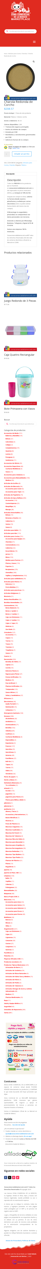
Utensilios (9, 572)
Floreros (8, 821)
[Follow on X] (9, 1177)
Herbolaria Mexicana (11, 783)
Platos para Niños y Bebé (14, 800)
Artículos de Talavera (13, 986)
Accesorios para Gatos (14, 905)
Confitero (9, 734)
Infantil (6, 788)
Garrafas (9, 749)
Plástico (23, 165)
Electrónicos (8, 701)
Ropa (6, 1000)
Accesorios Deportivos (12, 466)
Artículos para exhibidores (13, 579)
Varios (8, 524)
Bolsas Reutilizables (11, 599)
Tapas (8, 764)
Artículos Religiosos (11, 593)
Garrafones (10, 752)
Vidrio (8, 771)
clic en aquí (27, 1136)
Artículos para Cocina (14, 53)
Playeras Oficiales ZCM (12, 959)
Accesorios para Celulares (13, 475)
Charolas (24, 53)
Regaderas (9, 867)
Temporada (10, 689)
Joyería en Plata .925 (11, 873)
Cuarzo (6, 656)
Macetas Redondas (12, 851)
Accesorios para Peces (14, 911)
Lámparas (9, 710)
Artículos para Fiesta (11, 582)
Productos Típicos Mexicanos (14, 965)
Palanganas (10, 887)
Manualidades (9, 890)
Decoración (8, 659)
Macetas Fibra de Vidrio (14, 839)
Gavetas (9, 950)
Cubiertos (9, 521)
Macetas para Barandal (14, 842)
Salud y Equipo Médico (12, 1003)
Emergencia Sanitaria (12, 713)
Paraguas (9, 457)
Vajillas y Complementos (14, 575)
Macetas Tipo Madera (13, 854)
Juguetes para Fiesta (13, 797)
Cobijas (8, 445)
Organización (9, 929)
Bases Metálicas (11, 817)
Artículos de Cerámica (13, 970)
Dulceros (9, 584)
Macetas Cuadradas (13, 830)
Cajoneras (9, 937)
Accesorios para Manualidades (15, 478)
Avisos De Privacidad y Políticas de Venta (20, 1241)
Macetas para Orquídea (14, 845)
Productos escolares (11, 962)
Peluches (7, 956)
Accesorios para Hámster (15, 908)
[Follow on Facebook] (5, 1177)
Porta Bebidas (11, 587)
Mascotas (7, 900)
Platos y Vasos (11, 563)
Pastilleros (9, 758)
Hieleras (8, 626)
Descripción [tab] (10, 174)
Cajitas (8, 665)
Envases (7, 716)
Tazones (9, 647)
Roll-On (8, 761)
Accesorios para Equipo (14, 539)
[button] (34, 61)
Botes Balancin (11, 608)
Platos (8, 863)
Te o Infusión (10, 785)
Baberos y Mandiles (13, 436)
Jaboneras (7, 806)
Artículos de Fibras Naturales (16, 973)
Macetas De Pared (12, 833)
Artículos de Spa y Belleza (13, 498)
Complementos (11, 448)
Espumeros (10, 743)
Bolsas (8, 439)
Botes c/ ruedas (11, 614)
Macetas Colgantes (13, 827)
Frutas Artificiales (12, 677)
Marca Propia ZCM (10, 897)
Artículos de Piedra (12, 983)
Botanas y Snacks (12, 518)
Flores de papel (9, 777)
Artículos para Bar (10, 533)
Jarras (8, 554)
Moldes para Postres (13, 560)
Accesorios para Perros (14, 914)
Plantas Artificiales (12, 686)
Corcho (8, 668)
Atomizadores (11, 725)
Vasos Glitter (10, 692)
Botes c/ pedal (11, 611)
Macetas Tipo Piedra (13, 857)
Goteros (8, 755)
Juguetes (9, 794)
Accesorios (9, 500)
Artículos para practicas (12, 590)
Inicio (5, 53)
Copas (8, 638)
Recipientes (10, 569)
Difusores (7, 698)
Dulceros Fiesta (11, 671)
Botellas (8, 728)
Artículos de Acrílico (11, 483)
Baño (7, 878)
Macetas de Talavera (13, 836)
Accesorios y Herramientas (15, 814)
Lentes (8, 454)
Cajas (7, 934)
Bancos (8, 920)
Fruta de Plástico (12, 824)
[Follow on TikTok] (17, 1177)
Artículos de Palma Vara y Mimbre (18, 976)
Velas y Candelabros (13, 695)
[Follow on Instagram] (13, 1177)
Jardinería (7, 809)
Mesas (8, 923)
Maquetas (7, 893)
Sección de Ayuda (18, 1125)
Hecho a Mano (9, 780)
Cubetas (9, 884)
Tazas (8, 644)
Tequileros (9, 650)
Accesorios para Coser (14, 489)
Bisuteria (7, 596)
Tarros (8, 641)
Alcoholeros (10, 718)
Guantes (9, 451)
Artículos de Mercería (12, 486)
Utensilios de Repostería (13, 1010)
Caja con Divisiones (12, 617)
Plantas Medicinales (13, 997)
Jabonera (7, 803)
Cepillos (8, 881)
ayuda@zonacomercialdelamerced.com (19, 1134)
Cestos (8, 943)
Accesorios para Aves (13, 902)
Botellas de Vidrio (12, 662)
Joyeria (6, 870)
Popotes (9, 566)
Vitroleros (9, 774)
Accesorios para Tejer (13, 492)
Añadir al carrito (21, 153)
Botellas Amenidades (11, 602)
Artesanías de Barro (13, 967)
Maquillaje (9, 506)
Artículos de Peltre (12, 980)
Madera (8, 480)
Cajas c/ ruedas (11, 620)
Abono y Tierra (11, 811)
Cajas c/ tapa (10, 623)
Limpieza (7, 876)
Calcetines (9, 442)
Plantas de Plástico (12, 860)
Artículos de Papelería (12, 495)
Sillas (7, 926)
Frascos (8, 746)
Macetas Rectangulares (14, 848)
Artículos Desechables (12, 513)
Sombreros (9, 460)
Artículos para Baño (11, 530)
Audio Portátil (11, 704)
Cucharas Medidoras (13, 469)
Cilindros (9, 731)
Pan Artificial (10, 683)
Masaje (8, 509)
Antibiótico (10, 721)
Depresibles (10, 740)
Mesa (7, 557)
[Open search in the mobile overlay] (20, 31)
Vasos (8, 472)
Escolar (8, 791)
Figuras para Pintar (12, 674)
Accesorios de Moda (11, 433)
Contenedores (11, 545)
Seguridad (7, 1006)
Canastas (9, 940)
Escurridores (10, 551)
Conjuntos (9, 946)
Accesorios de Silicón (11, 463)
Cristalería (8, 632)
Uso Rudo (9, 629)
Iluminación (10, 707)
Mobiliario (7, 917)
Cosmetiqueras (11, 503)
